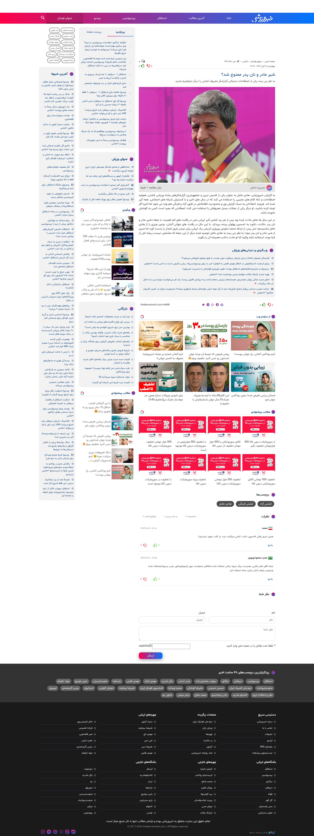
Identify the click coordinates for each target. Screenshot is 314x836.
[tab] (120, 32)
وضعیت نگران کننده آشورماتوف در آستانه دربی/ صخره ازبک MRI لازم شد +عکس (57, 343)
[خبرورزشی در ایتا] (67, 832)
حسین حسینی (216, 688)
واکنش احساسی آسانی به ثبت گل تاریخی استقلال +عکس (58, 256)
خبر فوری (54, 30)
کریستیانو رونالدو (204, 775)
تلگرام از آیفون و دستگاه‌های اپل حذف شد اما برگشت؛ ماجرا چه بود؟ (109, 178)
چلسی (149, 813)
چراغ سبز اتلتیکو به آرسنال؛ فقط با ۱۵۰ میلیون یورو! (58, 177)
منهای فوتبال (64, 18)
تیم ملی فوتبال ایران (202, 721)
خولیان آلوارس (106, 688)
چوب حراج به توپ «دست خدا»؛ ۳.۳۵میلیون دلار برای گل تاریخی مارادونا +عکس (58, 275)
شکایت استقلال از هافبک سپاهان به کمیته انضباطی (59, 401)
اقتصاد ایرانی (54, 60)
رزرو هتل (51, 54)
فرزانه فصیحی (85, 728)
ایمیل (202, 613)
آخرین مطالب (196, 18)
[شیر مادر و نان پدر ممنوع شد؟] (207, 135)
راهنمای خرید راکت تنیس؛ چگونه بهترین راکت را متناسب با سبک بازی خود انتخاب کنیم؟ (106, 334)
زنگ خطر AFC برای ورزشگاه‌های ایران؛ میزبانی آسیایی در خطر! (57, 297)
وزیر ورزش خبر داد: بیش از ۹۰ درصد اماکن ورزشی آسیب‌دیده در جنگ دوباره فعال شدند (57, 330)
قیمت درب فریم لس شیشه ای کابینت (111, 382)
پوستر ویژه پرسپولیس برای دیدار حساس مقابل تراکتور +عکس (58, 412)
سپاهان (238, 681)
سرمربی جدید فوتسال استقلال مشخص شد (61, 265)
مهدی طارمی (132, 681)
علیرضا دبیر (147, 746)
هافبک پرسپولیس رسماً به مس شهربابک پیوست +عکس (106, 142)
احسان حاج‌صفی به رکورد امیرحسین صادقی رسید (60, 195)
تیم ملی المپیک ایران (240, 688)
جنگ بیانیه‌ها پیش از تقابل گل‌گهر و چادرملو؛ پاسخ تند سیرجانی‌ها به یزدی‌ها (58, 446)
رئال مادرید (167, 681)
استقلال (162, 18)
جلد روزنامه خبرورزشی (201, 753)
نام (273, 613)
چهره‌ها (209, 734)
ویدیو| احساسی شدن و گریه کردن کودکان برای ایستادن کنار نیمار (57, 318)
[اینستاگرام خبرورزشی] (43, 832)
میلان (89, 806)
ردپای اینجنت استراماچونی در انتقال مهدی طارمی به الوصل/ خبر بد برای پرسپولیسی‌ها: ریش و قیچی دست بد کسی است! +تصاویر (206, 263)
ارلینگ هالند (206, 813)
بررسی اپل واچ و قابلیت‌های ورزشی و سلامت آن (107, 322)
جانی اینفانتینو (219, 695)
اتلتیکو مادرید (240, 695)
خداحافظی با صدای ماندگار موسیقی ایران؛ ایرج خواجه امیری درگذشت (109, 169)
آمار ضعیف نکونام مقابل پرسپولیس (60, 168)
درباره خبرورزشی (264, 721)
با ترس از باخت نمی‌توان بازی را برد (57, 353)
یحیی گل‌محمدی (70, 688)
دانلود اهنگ (68, 48)
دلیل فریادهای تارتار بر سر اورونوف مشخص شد (105, 85)
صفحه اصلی (270, 61)
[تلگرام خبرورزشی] (49, 832)
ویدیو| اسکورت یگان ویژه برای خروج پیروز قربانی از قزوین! (57, 392)
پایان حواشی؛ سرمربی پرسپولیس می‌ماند (61, 384)
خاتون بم (167, 695)
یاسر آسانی (184, 681)
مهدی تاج (148, 734)
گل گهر (269, 800)
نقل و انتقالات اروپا (262, 695)
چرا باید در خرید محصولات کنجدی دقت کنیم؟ (107, 316)
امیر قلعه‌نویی (85, 734)
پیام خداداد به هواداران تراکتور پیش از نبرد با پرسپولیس (57, 222)
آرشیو (269, 740)
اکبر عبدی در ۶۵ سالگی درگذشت (114, 194)
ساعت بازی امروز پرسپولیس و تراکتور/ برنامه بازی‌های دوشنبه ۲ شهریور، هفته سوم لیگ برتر (104, 122)
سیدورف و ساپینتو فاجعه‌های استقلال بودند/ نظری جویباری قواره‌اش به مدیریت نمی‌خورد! (225, 269)
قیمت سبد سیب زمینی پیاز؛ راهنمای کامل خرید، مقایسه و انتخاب (106, 361)
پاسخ (270, 545)
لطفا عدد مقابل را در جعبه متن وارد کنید (251, 646)
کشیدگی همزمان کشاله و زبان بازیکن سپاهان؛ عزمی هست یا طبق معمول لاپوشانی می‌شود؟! (225, 258)
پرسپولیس (128, 18)
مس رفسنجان (265, 806)
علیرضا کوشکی (195, 688)
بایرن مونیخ (81, 681)
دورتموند (88, 769)
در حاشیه (208, 740)
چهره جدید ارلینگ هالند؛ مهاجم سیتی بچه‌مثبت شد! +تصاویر (239, 274)
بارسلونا (117, 681)
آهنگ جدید (54, 36)
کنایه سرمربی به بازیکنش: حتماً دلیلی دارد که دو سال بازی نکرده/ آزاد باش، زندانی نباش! (58, 373)
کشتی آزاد (266, 504)
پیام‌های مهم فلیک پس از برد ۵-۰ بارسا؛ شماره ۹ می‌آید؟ (57, 307)
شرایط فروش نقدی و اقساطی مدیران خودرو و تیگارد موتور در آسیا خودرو (108, 352)
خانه (228, 18)
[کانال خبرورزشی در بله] (73, 832)
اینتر (150, 781)
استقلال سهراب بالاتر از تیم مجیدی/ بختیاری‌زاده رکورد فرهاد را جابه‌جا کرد (58, 492)
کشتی (245, 61)
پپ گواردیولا (206, 794)
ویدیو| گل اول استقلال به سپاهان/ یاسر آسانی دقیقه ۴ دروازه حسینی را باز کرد (104, 103)
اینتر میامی (183, 695)
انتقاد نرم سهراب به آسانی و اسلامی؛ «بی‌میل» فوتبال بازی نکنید (58, 158)
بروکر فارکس (68, 42)
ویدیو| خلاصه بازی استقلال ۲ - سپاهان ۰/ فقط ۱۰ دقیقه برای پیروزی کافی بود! (104, 94)
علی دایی (148, 740)
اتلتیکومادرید (146, 775)
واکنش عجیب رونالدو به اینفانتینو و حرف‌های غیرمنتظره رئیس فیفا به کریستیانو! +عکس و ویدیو (57, 469)
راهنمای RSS (266, 746)
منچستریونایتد (264, 688)
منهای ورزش (120, 159)
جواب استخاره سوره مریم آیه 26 (114, 377)
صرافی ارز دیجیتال (66, 54)
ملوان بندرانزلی (265, 813)
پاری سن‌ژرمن (146, 800)
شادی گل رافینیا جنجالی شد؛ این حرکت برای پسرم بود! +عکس (57, 147)
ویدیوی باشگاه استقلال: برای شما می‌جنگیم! (57, 186)
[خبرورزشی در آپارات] (55, 832)
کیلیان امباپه (206, 769)
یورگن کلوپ (206, 787)
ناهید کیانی (86, 740)
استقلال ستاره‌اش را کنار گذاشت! (60, 286)
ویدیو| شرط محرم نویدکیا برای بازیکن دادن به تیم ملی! (59, 456)
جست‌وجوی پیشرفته (262, 753)
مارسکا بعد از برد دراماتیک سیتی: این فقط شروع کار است (58, 481)
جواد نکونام (64, 681)
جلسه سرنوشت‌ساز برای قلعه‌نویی (60, 117)
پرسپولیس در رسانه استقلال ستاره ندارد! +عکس (57, 213)
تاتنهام (149, 806)
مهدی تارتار (150, 681)
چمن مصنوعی (67, 30)
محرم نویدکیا (175, 688)
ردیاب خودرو (68, 36)
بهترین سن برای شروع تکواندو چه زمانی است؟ (107, 327)
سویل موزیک (54, 42)
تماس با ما (267, 728)
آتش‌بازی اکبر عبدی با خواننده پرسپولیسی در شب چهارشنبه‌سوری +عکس (107, 186)
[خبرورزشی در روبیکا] (61, 832)
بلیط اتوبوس (68, 60)
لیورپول (53, 688)
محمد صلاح (200, 695)
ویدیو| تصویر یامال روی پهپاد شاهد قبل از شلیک (105, 199)
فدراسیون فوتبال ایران (151, 688)
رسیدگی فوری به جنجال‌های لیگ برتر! (58, 362)
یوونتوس (88, 813)
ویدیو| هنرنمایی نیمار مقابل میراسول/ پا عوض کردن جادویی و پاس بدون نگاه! (57, 85)
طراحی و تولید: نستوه (258, 832)
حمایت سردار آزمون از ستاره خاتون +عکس (58, 126)
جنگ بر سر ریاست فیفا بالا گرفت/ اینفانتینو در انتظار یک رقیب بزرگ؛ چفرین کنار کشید (58, 98)
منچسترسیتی (100, 681)
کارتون (209, 746)
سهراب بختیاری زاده (206, 681)
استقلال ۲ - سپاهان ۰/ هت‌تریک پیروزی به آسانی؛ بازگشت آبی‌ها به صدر (105, 76)
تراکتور (225, 681)
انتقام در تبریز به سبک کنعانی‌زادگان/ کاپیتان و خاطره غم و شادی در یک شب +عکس (57, 245)
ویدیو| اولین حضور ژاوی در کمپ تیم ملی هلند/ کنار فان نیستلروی (58, 137)
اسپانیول (88, 688)
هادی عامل (225, 504)
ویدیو (97, 18)
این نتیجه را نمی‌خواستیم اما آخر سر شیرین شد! (57, 435)
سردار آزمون (146, 721)
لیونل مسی (207, 806)
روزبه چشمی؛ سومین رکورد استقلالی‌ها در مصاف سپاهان (58, 204)
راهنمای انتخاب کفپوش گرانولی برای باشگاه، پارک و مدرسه (105, 343)
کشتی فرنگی (245, 504)
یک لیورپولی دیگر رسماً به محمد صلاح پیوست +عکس (59, 108)
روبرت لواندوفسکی (203, 800)
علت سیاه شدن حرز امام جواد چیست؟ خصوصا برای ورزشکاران (107, 370)
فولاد (270, 794)
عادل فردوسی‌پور (84, 721)
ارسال (150, 656)
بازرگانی (123, 309)
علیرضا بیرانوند (127, 688)
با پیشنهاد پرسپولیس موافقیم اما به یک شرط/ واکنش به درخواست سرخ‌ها (103, 133)
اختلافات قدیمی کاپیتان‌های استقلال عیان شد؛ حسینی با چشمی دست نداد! (58, 233)
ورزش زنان (207, 728)
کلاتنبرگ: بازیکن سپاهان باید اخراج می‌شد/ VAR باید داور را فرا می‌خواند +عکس (105, 111)
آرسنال (149, 769)
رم (91, 781)
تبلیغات (268, 734)
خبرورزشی (262, 18)
